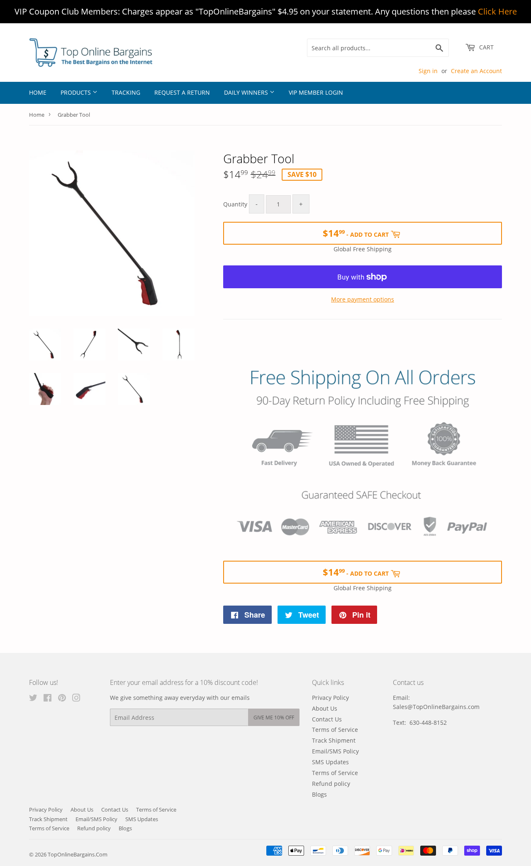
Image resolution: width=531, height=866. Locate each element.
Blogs (319, 794)
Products (77, 92)
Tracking (126, 92)
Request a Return (182, 92)
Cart (485, 47)
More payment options (362, 299)
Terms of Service (335, 730)
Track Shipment (334, 740)
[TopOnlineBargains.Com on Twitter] (33, 699)
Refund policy (331, 783)
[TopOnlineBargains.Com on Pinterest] (62, 699)
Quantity (235, 204)
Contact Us (327, 719)
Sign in (428, 71)
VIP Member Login (316, 92)
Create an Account (476, 71)
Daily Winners (247, 92)
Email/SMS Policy (335, 751)
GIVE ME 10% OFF (273, 717)
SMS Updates (330, 762)
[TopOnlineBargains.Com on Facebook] (47, 699)
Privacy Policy (330, 698)
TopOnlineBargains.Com (77, 854)
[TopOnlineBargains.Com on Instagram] (76, 699)
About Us (324, 708)
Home (37, 92)
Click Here (497, 11)
